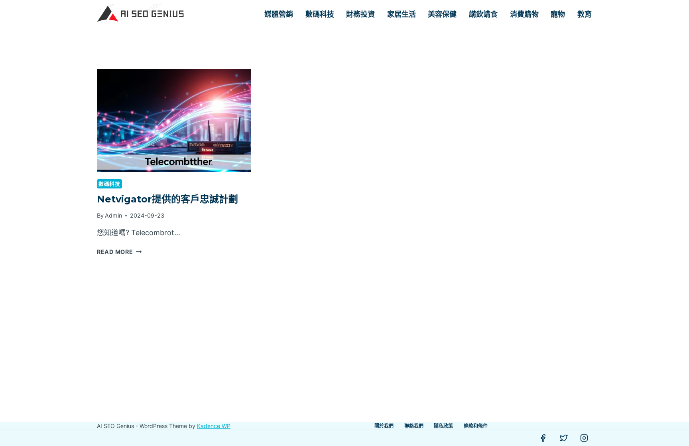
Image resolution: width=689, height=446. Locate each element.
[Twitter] (564, 438)
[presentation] (174, 120)
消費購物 (524, 14)
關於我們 (384, 426)
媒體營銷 (278, 14)
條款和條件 (476, 426)
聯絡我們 (413, 426)
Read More (119, 251)
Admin (113, 215)
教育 (584, 14)
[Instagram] (584, 438)
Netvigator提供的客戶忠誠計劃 (167, 199)
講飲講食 (483, 14)
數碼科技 (319, 14)
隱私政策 (443, 426)
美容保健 (442, 14)
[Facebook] (543, 438)
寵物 (558, 14)
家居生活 (401, 14)
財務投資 (360, 14)
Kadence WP (213, 425)
